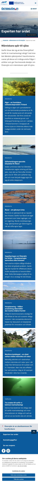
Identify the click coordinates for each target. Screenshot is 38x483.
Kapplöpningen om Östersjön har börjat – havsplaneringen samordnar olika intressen (16, 258)
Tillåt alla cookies (19, 479)
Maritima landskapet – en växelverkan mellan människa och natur (18, 355)
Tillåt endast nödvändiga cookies (19, 475)
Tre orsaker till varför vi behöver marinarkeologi (14, 403)
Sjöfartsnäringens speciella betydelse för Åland (15, 162)
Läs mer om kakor (22, 466)
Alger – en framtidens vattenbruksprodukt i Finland (16, 103)
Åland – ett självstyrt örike (15, 209)
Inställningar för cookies (18, 471)
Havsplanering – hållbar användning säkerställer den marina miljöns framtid (15, 308)
